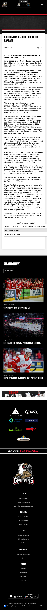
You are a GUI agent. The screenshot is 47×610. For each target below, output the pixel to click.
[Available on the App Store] (15, 596)
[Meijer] (31, 429)
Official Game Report (13, 234)
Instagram (23, 576)
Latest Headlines (23, 535)
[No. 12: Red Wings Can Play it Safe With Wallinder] (23, 360)
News (23, 558)
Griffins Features (23, 539)
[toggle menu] (42, 4)
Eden (41, 606)
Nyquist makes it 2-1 (29, 226)
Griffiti (23, 543)
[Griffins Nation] (23, 394)
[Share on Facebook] (38, 47)
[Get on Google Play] (31, 596)
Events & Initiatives (23, 554)
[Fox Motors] (31, 420)
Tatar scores (41, 226)
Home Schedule (23, 517)
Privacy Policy (11, 606)
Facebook (23, 572)
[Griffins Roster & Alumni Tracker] (23, 290)
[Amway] (31, 412)
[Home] (4, 4)
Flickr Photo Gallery (12, 230)
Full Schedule (23, 521)
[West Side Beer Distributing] (23, 438)
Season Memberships (23, 502)
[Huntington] (15, 429)
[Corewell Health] (15, 420)
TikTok (23, 580)
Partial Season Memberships (23, 506)
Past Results (23, 524)
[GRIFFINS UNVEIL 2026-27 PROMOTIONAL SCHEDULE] (23, 325)
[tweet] (41, 47)
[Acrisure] (15, 412)
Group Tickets (23, 498)
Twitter (23, 569)
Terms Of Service (23, 606)
